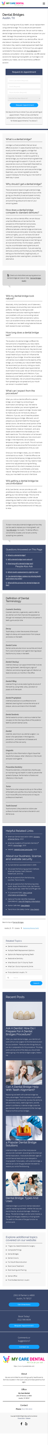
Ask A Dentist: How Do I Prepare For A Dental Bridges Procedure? (20, 1031)
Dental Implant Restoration (18, 946)
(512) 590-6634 (32, 51)
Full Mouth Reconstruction (17, 1262)
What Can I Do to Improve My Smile (20, 966)
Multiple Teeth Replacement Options (21, 950)
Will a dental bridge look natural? (20, 559)
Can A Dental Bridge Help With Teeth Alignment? (22, 1088)
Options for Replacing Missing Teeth (21, 954)
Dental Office (12, 1276)
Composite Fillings (14, 1250)
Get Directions (24, 1305)
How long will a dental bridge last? (20, 563)
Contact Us (24, 1347)
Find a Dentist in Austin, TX (17, 972)
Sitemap (28, 1418)
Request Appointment (24, 1326)
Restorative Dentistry (15, 958)
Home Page (17, 845)
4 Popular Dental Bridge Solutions (21, 1144)
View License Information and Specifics (20, 893)
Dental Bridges (18, 922)
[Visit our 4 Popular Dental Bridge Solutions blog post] (24, 1140)
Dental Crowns (13, 1258)
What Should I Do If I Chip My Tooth (20, 962)
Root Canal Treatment (16, 1266)
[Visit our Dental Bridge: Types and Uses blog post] (24, 1195)
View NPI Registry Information (29, 901)
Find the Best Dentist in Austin (18, 1280)
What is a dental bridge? (17, 555)
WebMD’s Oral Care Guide (23, 849)
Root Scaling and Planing (17, 1270)
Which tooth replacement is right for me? (23, 572)
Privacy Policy (21, 1418)
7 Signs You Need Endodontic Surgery (21, 1246)
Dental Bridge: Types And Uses (22, 1199)
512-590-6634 (11, 530)
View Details (25, 905)
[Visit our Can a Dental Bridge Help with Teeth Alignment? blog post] (24, 1084)
